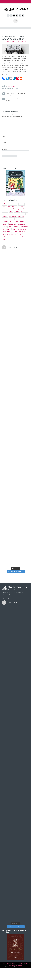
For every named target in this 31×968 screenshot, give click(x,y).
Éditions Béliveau (7, 236)
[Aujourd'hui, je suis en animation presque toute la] (15, 306)
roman (14, 229)
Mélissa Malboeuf (18, 221)
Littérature (5, 221)
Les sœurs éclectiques (8, 219)
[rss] (22, 16)
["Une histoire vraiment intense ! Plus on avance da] (15, 463)
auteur (16, 204)
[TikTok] (19, 16)
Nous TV (5, 224)
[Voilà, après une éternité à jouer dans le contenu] (15, 495)
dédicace (5, 211)
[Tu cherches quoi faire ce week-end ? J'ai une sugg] (15, 526)
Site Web (4, 149)
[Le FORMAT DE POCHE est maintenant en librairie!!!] (15, 432)
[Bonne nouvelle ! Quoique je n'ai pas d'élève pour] (15, 290)
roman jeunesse (7, 231)
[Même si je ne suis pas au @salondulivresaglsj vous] (15, 479)
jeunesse (5, 216)
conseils (12, 209)
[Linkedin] (11, 16)
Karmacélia (21, 216)
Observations (12, 224)
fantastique (24, 211)
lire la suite (23, 596)
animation (9, 204)
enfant (11, 211)
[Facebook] (8, 16)
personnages (21, 224)
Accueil (3, 963)
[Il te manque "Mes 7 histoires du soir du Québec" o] (15, 558)
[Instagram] (17, 16)
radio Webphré (24, 226)
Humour (15, 214)
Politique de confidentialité (12, 963)
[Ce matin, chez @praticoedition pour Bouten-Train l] (15, 369)
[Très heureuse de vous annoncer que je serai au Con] (15, 510)
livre (11, 221)
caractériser (22, 206)
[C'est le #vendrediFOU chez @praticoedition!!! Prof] (15, 259)
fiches (4, 214)
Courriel (4, 142)
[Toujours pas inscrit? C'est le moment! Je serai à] (15, 447)
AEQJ (4, 204)
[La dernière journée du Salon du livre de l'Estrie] (15, 353)
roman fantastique (22, 229)
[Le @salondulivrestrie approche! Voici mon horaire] (15, 416)
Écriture (20, 234)
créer (23, 209)
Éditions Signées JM (18, 236)
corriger (18, 209)
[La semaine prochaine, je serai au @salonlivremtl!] (15, 274)
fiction (9, 214)
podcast (5, 226)
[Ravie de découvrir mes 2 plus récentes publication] (15, 542)
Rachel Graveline (21, 41)
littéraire (21, 219)
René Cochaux (6, 229)
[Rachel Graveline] (15, 9)
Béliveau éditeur (12, 206)
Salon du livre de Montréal (19, 231)
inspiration (22, 214)
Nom (4, 136)
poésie (10, 226)
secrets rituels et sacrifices (9, 234)
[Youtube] (14, 16)
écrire (4, 239)
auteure (22, 204)
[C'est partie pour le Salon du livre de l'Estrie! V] (15, 400)
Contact (20, 965)
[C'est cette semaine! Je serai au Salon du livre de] (15, 322)
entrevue (17, 211)
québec (16, 226)
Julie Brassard (12, 216)
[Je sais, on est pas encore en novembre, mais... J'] (15, 337)
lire (16, 219)
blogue (4, 206)
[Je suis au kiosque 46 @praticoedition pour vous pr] (15, 384)
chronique (5, 209)
